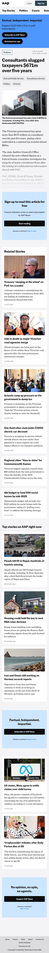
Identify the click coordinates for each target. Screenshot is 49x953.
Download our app (12, 41)
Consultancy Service (36, 78)
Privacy (15, 939)
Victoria (16, 83)
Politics (23, 10)
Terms (7, 939)
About (30, 939)
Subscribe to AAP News (15, 35)
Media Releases (24, 942)
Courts (36, 10)
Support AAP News (24, 899)
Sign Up (41, 3)
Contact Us (40, 939)
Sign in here (32, 231)
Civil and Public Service (13, 78)
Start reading (24, 223)
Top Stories (8, 10)
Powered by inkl (24, 946)
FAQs (23, 939)
